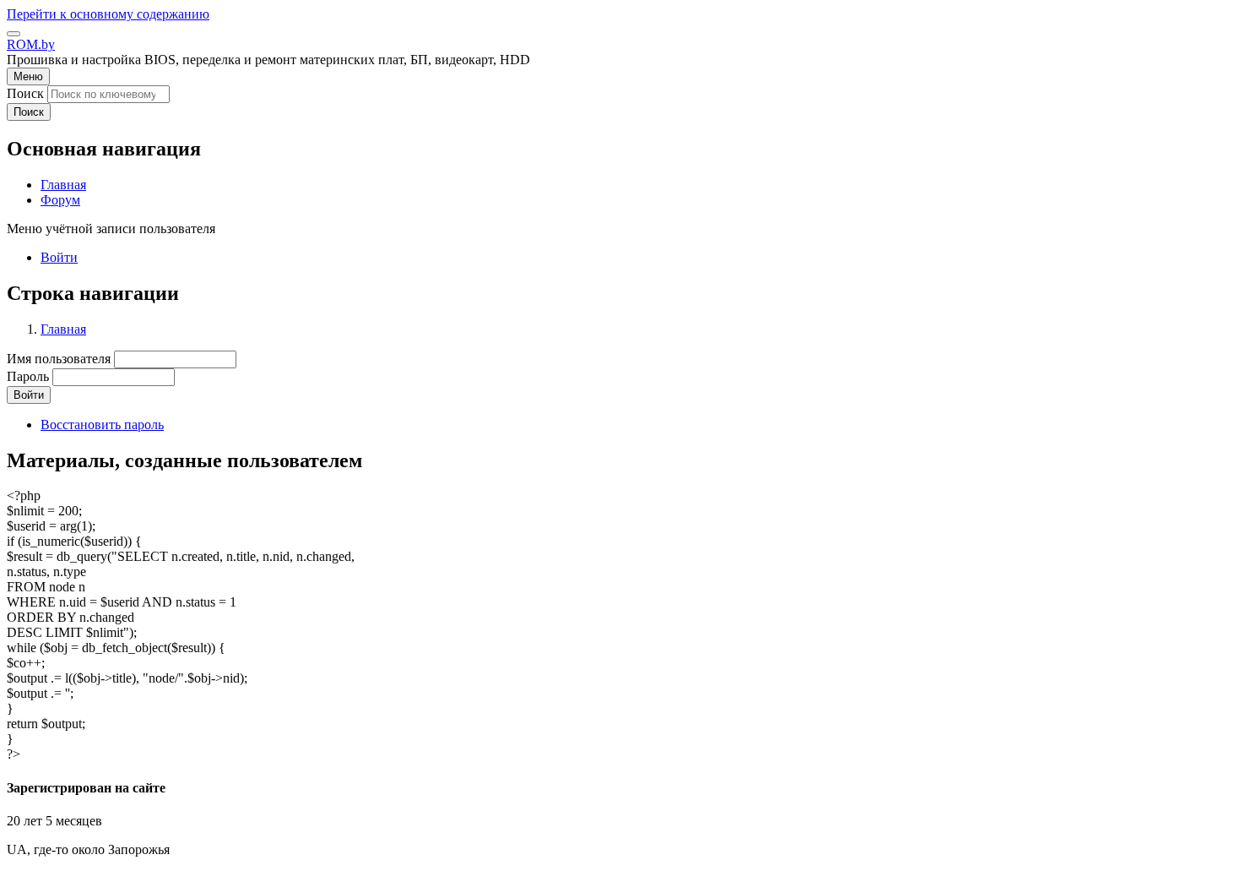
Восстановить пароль (102, 424)
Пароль (28, 376)
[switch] (13, 33)
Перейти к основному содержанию (108, 14)
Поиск (25, 93)
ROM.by (31, 44)
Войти (59, 257)
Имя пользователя (59, 358)
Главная (63, 329)
